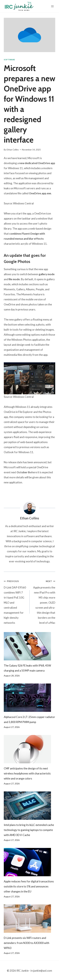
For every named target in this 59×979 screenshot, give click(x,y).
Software (9, 59)
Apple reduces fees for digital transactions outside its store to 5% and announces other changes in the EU (29, 886)
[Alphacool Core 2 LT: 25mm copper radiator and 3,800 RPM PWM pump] (29, 698)
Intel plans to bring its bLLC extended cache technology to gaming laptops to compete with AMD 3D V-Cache (29, 830)
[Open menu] (52, 6)
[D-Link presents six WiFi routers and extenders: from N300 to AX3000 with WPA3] (29, 918)
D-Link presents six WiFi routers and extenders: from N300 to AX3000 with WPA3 (26, 943)
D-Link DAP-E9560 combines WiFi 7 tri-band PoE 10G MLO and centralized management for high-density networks (15, 602)
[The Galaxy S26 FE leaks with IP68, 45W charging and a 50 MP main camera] (29, 646)
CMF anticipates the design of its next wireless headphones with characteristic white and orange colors (27, 773)
